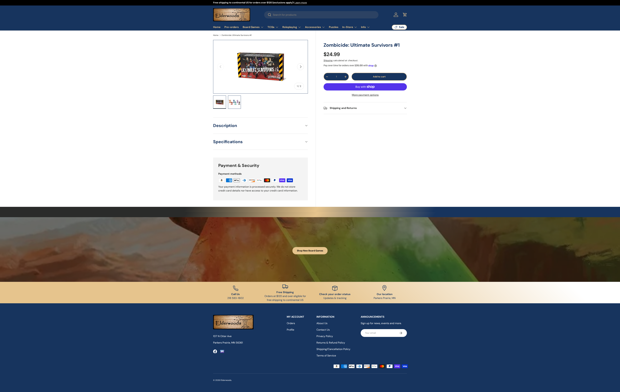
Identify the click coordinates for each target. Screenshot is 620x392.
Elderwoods (226, 380)
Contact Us (323, 329)
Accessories (313, 27)
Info (363, 27)
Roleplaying (289, 27)
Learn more (300, 2)
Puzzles (333, 27)
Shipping (328, 60)
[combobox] (321, 14)
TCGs (271, 27)
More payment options (365, 95)
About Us (321, 323)
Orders (291, 323)
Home (217, 27)
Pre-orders (231, 27)
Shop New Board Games (310, 250)
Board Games (251, 27)
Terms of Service (326, 355)
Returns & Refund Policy (330, 342)
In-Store (347, 27)
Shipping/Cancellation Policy (333, 349)
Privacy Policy (324, 336)
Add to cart (379, 76)
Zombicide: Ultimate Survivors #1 (237, 35)
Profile (290, 329)
